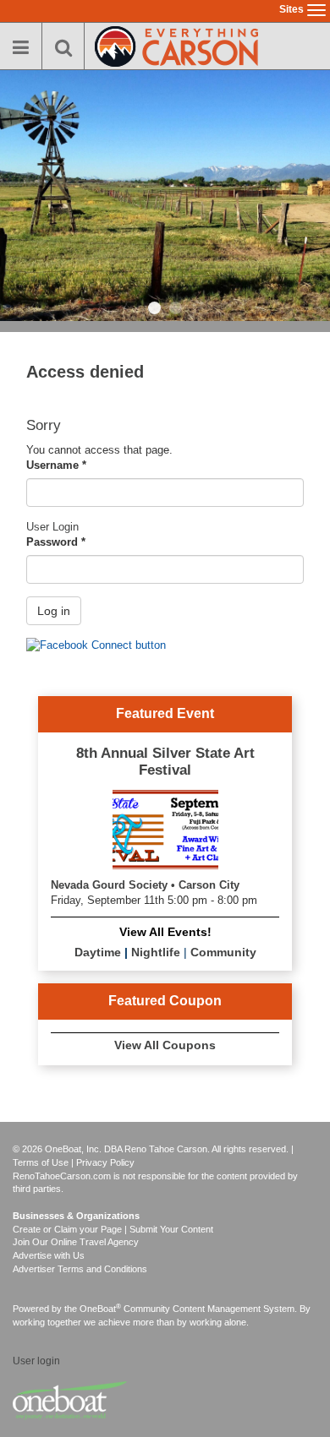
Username (56, 465)
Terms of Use (41, 1162)
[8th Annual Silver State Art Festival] (165, 827)
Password (55, 542)
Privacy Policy (105, 1162)
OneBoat (100, 1309)
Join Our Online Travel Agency (76, 1242)
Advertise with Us (49, 1255)
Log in (53, 611)
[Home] (176, 44)
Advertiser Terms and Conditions (80, 1269)
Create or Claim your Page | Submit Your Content (113, 1229)
